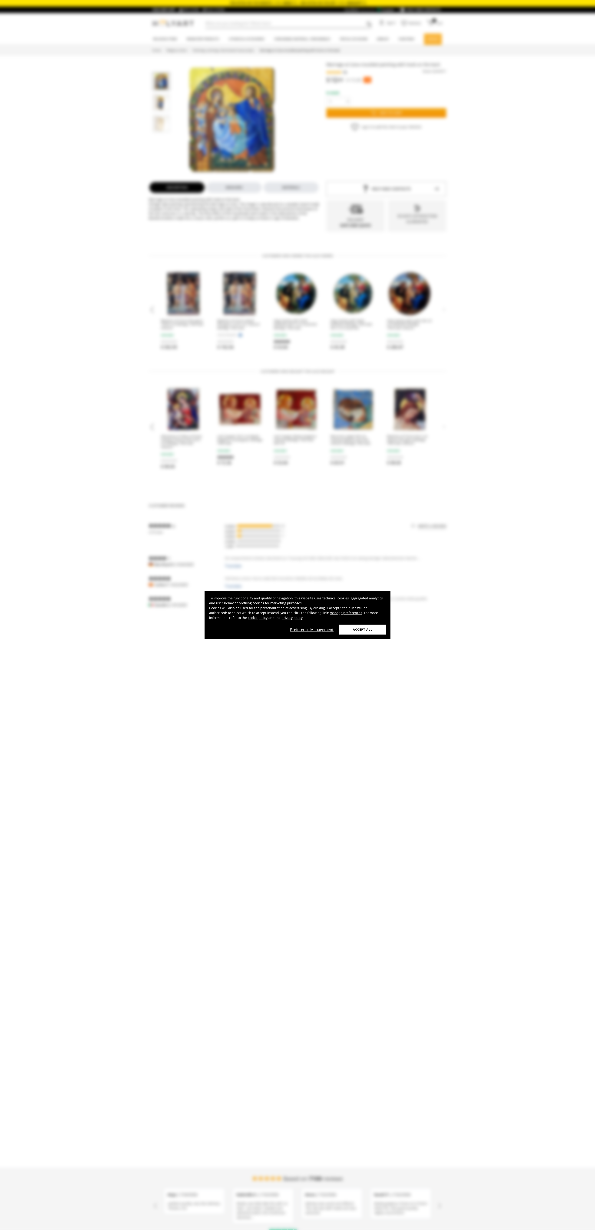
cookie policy (258, 617)
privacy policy (292, 617)
